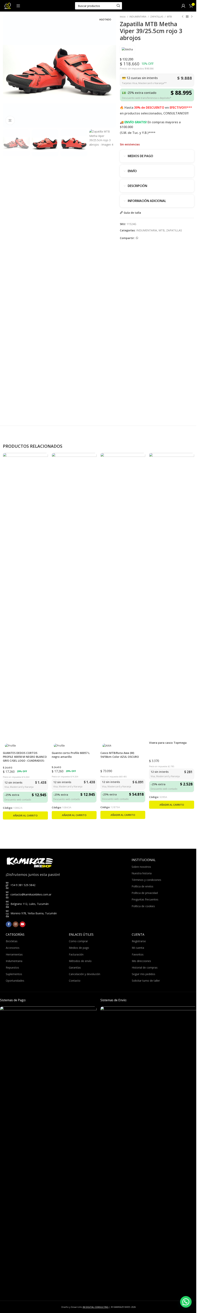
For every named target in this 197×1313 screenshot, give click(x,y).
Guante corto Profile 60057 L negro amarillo (71, 755)
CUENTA (138, 934)
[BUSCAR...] (118, 6)
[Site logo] (8, 5)
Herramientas (14, 954)
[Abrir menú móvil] (18, 6)
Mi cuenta (138, 948)
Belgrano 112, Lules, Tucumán (30, 904)
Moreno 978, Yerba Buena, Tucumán (34, 913)
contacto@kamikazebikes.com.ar (30, 894)
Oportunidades (15, 980)
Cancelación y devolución (84, 974)
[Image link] (48, 1150)
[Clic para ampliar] (10, 120)
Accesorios (12, 948)
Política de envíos (142, 886)
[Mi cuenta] (183, 6)
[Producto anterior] (182, 16)
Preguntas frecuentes (145, 899)
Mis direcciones (141, 961)
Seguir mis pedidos (143, 974)
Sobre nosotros (141, 867)
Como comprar (78, 941)
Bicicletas (12, 941)
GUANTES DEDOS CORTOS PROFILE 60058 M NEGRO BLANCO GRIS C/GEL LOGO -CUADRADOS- (25, 756)
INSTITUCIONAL (144, 860)
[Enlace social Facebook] (9, 924)
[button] (25, 815)
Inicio (123, 16)
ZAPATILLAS (156, 16)
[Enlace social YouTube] (22, 924)
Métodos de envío (80, 961)
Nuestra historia (142, 873)
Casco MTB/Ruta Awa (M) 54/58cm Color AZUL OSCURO (119, 755)
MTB (169, 16)
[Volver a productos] (187, 16)
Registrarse (139, 941)
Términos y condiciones (146, 880)
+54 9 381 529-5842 (22, 885)
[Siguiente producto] (191, 16)
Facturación (76, 954)
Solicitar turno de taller (146, 980)
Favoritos (138, 954)
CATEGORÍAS (15, 934)
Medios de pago (79, 948)
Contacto (74, 980)
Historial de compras (145, 967)
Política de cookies (143, 906)
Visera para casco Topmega (168, 742)
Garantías (75, 967)
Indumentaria (14, 961)
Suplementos (14, 974)
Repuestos (12, 967)
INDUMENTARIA (137, 16)
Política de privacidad (145, 893)
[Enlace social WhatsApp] (137, 238)
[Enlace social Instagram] (15, 924)
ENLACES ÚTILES (81, 934)
